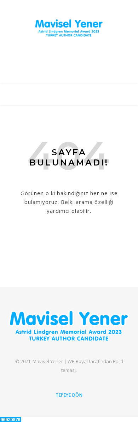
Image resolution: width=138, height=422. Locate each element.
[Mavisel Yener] (69, 28)
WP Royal (78, 361)
